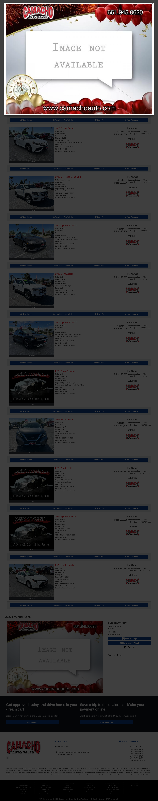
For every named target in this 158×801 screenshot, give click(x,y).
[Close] (153, 3)
